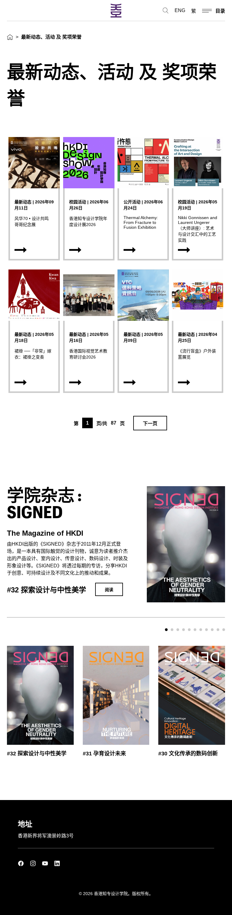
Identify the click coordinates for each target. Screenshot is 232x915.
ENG (180, 10)
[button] (166, 629)
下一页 (150, 423)
